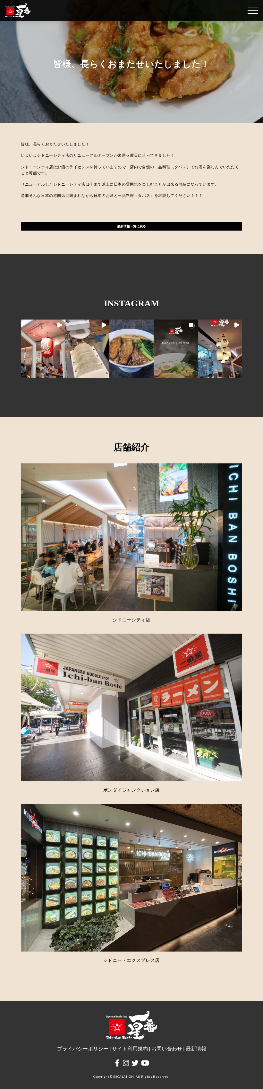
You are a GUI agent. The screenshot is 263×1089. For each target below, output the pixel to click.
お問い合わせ (166, 1048)
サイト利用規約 (130, 1048)
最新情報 (196, 1048)
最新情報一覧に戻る (131, 226)
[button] (43, 349)
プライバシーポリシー (82, 1048)
